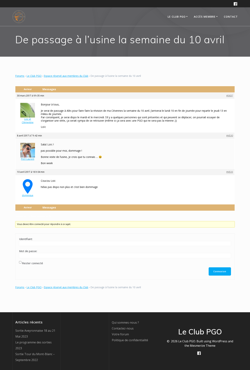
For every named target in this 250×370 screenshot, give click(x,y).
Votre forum (120, 334)
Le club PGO (177, 16)
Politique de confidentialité (130, 340)
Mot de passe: (28, 251)
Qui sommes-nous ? (125, 322)
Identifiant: (26, 239)
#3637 (229, 95)
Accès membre (205, 16)
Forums (19, 76)
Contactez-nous (123, 328)
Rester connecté (32, 263)
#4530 (229, 135)
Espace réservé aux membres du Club (66, 76)
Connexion (219, 271)
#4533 (229, 171)
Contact (231, 16)
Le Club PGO (34, 76)
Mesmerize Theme (202, 346)
